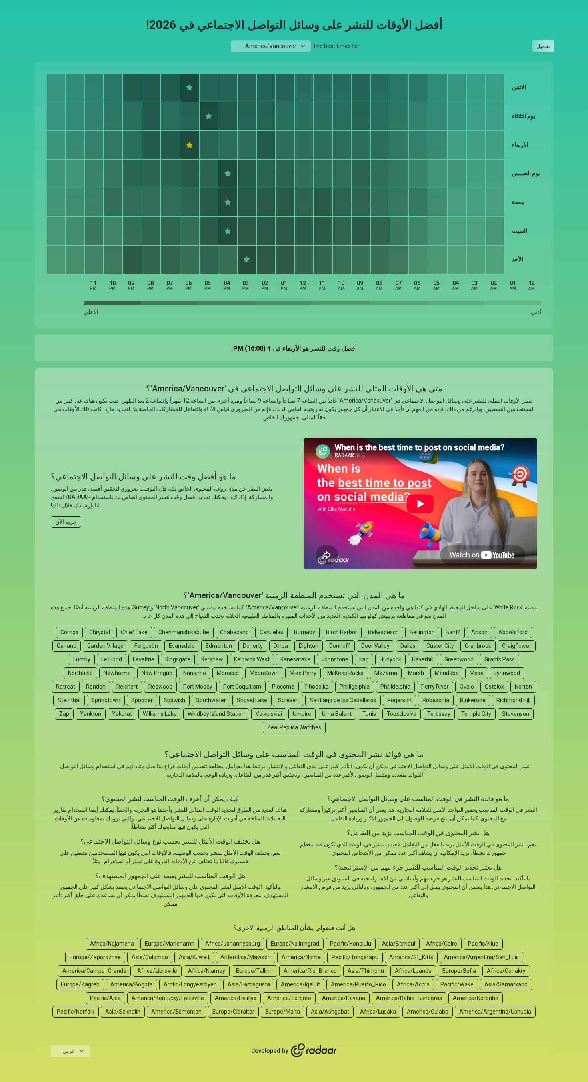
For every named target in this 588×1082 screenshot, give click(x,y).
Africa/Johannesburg (232, 943)
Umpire (302, 714)
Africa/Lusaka (378, 1011)
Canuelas (271, 632)
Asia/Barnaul (398, 943)
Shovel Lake (252, 700)
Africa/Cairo (441, 943)
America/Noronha (475, 998)
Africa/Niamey (206, 971)
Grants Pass (499, 659)
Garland (66, 646)
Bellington (422, 632)
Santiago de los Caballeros (343, 700)
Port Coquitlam (242, 686)
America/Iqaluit (300, 984)
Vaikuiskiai (269, 714)
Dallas (408, 646)
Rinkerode (473, 700)
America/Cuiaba (427, 1011)
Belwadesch (383, 632)
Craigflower (516, 646)
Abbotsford (513, 632)
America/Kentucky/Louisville (168, 998)
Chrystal (99, 632)
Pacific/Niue (483, 943)
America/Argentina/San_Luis (481, 957)
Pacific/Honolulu (350, 943)
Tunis (369, 714)
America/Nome (301, 957)
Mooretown (264, 673)
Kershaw (212, 659)
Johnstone (334, 659)
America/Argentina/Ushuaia (495, 1011)
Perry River (435, 686)
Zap (64, 714)
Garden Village (105, 646)
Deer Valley (375, 646)
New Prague (157, 673)
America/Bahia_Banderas (409, 998)
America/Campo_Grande (94, 971)
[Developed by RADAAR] (294, 1050)
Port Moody (197, 686)
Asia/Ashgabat (330, 1011)
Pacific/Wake (457, 984)
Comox (69, 632)
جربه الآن (66, 522)
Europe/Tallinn (254, 971)
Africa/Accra (413, 984)
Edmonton (219, 646)
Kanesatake (295, 659)
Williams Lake (160, 714)
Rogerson (399, 700)
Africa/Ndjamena (112, 943)
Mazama (385, 673)
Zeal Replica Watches (294, 727)
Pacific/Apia (105, 998)
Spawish (174, 700)
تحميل (543, 46)
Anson (479, 632)
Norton (523, 686)
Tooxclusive (401, 714)
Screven (288, 700)
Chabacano (234, 632)
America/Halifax (235, 998)
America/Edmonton (176, 1011)
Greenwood (459, 659)
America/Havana (343, 998)
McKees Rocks (345, 673)
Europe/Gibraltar (233, 1011)
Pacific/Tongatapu (355, 957)
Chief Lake (134, 632)
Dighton (308, 646)
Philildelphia (395, 686)
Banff (453, 632)
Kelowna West (252, 659)
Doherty (253, 646)
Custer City (440, 646)
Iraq (364, 659)
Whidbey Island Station (216, 714)
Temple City (476, 714)
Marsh (416, 673)
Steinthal (69, 700)
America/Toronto (289, 998)
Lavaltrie (143, 659)
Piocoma (283, 686)
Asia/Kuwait (194, 957)
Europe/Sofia (459, 971)
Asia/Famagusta (249, 984)
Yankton (90, 714)
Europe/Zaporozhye (95, 957)
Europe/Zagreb (80, 984)
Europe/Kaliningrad (295, 943)
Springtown (105, 700)
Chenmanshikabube (183, 632)
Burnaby (304, 632)
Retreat (65, 686)
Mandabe (447, 673)
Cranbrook (478, 646)
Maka (477, 673)
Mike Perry (303, 673)
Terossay (438, 714)
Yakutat (122, 714)
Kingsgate (177, 659)
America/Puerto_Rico (358, 984)
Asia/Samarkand (506, 984)
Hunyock (390, 659)
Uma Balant (337, 714)
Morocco (228, 673)
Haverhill (423, 659)
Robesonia (435, 700)
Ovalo (467, 686)
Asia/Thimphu (366, 971)
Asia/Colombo (150, 957)
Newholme (117, 673)
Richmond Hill (513, 700)
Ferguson (146, 646)
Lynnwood (507, 673)
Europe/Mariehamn (169, 943)
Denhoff (339, 646)
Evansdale (182, 646)
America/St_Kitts (411, 957)
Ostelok (494, 686)
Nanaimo (194, 673)
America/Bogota (131, 984)
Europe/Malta (282, 1011)
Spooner (142, 700)
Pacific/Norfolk (75, 1011)
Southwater (211, 700)
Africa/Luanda (413, 971)
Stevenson (515, 714)
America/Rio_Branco (310, 971)
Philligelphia (355, 686)
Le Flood (111, 659)
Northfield (80, 673)
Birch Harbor (341, 632)
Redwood (160, 686)
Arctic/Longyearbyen (190, 984)
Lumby (81, 659)
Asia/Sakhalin (122, 1011)
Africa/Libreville (157, 971)
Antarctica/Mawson (245, 957)
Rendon (96, 686)
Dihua (281, 646)
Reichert (127, 686)
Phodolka (317, 686)
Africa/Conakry (506, 971)
